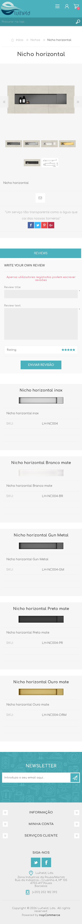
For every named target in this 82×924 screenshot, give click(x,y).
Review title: (12, 287)
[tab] (40, 254)
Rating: (12, 349)
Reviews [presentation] (41, 253)
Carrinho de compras (76, 6)
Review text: (12, 305)
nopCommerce (49, 915)
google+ (51, 225)
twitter (37, 225)
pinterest (44, 225)
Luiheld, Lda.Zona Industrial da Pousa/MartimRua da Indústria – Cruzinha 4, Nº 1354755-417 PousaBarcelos (41, 880)
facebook (31, 225)
